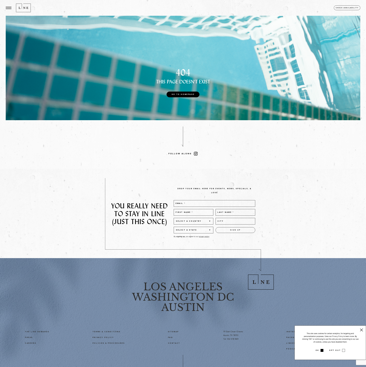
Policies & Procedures (109, 343)
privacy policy (204, 237)
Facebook (293, 337)
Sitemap (173, 332)
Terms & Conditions (107, 332)
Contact (174, 343)
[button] (8, 8)
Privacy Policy (103, 337)
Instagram (293, 332)
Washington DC (183, 297)
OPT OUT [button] (335, 350)
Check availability (347, 8)
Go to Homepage (183, 94)
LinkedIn (292, 343)
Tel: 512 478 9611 (230, 339)
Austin (183, 307)
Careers (30, 343)
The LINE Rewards (37, 332)
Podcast (292, 349)
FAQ (170, 337)
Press (29, 337)
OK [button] (317, 350)
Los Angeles (183, 287)
